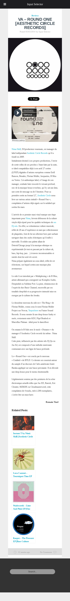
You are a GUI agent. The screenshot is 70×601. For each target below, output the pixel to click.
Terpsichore (33, 310)
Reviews (35, 15)
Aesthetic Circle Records (37, 153)
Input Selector (44, 32)
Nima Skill (16, 149)
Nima (28, 218)
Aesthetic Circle (44, 195)
